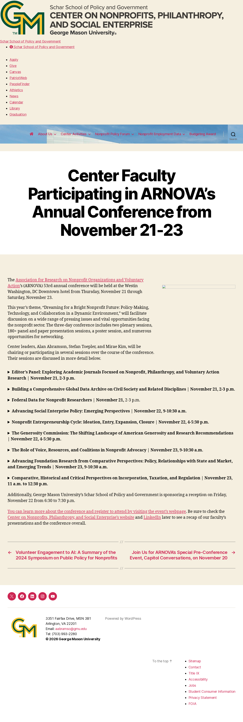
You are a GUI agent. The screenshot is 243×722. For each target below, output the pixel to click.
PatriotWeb (18, 78)
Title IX (194, 673)
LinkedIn (152, 517)
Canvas (15, 72)
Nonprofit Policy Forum (112, 134)
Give (13, 66)
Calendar (16, 102)
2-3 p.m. (76, 400)
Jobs (192, 685)
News (13, 96)
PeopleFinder (19, 84)
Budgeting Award (202, 134)
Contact (195, 667)
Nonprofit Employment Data (159, 134)
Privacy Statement (203, 698)
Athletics (16, 90)
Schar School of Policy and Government (30, 41)
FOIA (192, 704)
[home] (31, 134)
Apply (13, 60)
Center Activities (74, 134)
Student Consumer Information (212, 691)
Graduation (17, 114)
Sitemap (195, 661)
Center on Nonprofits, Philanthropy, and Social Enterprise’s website (71, 517)
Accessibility (198, 679)
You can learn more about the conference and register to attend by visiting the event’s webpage (97, 511)
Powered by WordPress (123, 618)
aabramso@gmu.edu (71, 629)
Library (14, 108)
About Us (45, 134)
